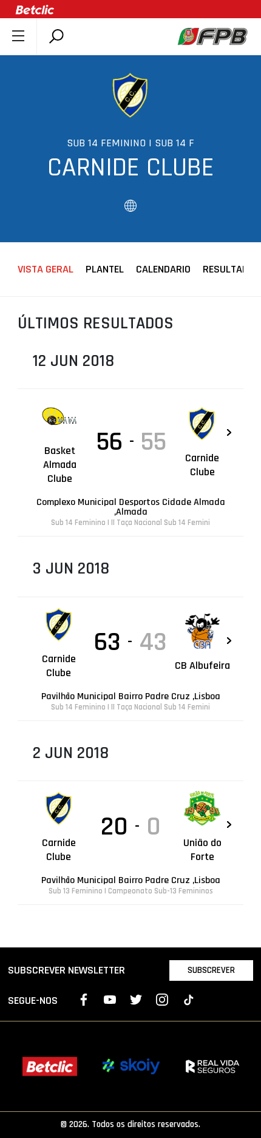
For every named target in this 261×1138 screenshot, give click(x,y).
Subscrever (211, 970)
